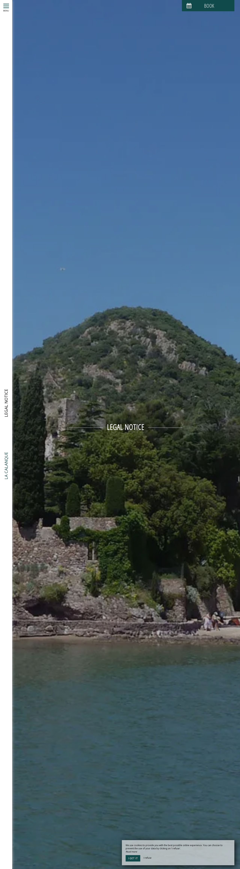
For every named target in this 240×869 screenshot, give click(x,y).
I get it (133, 858)
